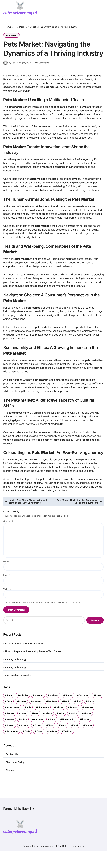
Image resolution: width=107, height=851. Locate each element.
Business (54, 695)
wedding (67, 731)
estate (98, 695)
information (43, 707)
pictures (85, 719)
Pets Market (11, 35)
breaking (39, 695)
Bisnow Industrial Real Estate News (24, 643)
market (74, 713)
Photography (68, 719)
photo (52, 719)
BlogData (62, 846)
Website (7, 589)
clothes (68, 695)
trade (27, 731)
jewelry (10, 713)
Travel (39, 731)
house (90, 701)
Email (6, 575)
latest (24, 713)
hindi (78, 701)
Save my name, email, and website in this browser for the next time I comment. (43, 602)
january (73, 707)
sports (63, 725)
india (28, 707)
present (10, 725)
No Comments (42, 63)
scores (38, 725)
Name (6, 561)
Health (66, 701)
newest (10, 719)
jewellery (88, 707)
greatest (36, 701)
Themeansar (77, 846)
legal (35, 713)
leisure (48, 713)
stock (75, 725)
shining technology (15, 659)
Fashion (22, 701)
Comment (8, 521)
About (10, 695)
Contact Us (12, 754)
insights (59, 707)
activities (23, 695)
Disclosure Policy (15, 762)
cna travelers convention (18, 675)
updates (53, 731)
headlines (52, 701)
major (61, 713)
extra (9, 701)
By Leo (12, 63)
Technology (12, 731)
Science (24, 725)
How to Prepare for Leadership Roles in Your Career (33, 651)
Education (84, 695)
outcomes (38, 719)
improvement (13, 707)
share (51, 725)
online (23, 719)
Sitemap (10, 770)
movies (87, 713)
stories (88, 725)
